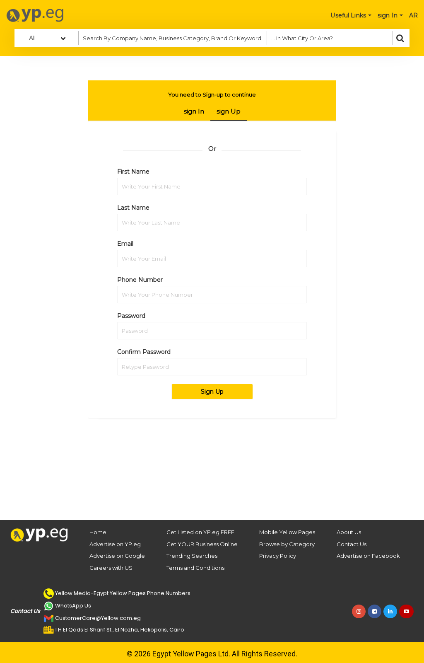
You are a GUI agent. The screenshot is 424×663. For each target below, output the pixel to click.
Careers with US (110, 567)
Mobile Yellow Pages (287, 532)
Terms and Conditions (195, 567)
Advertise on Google (117, 555)
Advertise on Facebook (368, 555)
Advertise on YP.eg (115, 544)
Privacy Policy (277, 555)
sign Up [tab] (229, 111)
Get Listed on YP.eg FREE (200, 532)
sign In (194, 111)
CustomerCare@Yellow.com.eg (98, 618)
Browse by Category (287, 544)
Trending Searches (191, 555)
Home (97, 532)
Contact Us (351, 544)
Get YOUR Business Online (202, 544)
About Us (349, 532)
